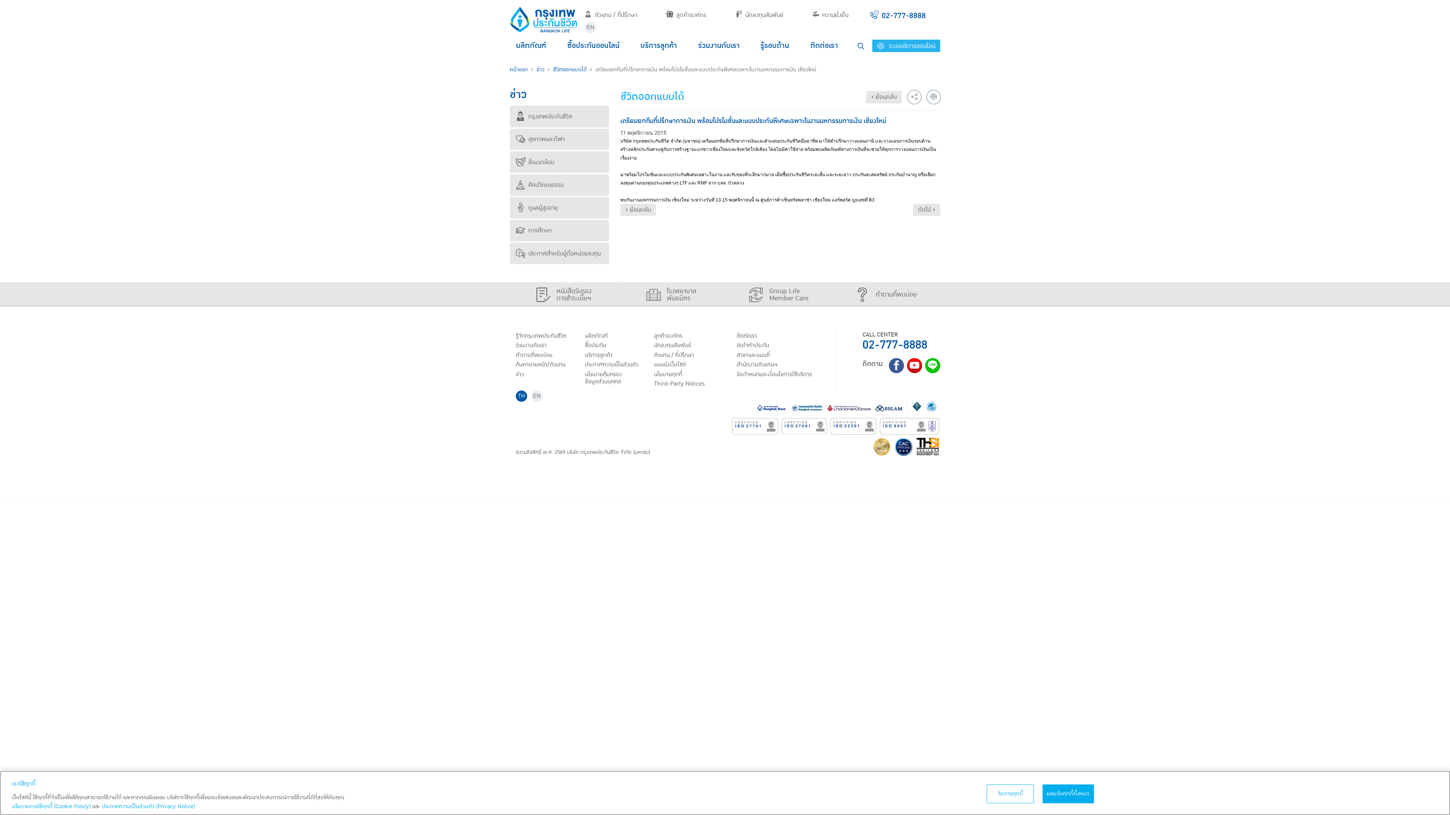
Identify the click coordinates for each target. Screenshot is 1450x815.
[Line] (932, 365)
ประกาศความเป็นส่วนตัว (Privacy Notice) (148, 806)
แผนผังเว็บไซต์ (670, 364)
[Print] (933, 97)
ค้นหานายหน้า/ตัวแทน (541, 364)
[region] (725, 793)
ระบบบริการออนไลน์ (911, 46)
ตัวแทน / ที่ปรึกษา (616, 15)
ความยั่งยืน (835, 15)
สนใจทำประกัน (753, 345)
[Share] (914, 97)
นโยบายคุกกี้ (668, 374)
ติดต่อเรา (824, 46)
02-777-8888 (894, 345)
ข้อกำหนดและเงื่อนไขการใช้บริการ (774, 374)
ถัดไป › (926, 210)
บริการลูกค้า (658, 46)
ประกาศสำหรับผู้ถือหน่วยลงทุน (564, 253)
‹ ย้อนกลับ (884, 97)
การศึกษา (540, 230)
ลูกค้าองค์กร (691, 15)
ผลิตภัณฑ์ (531, 46)
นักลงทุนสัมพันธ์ (764, 15)
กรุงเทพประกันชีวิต (550, 116)
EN (590, 27)
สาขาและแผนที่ (753, 355)
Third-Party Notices (679, 383)
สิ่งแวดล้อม (541, 162)
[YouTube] (914, 365)
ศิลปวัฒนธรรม (546, 185)
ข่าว (541, 69)
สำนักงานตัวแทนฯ (757, 364)
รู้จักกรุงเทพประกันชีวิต (541, 335)
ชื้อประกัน (595, 345)
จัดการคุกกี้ (1010, 793)
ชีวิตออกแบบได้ (570, 69)
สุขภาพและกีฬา (546, 139)
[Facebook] (896, 365)
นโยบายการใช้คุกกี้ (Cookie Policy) (51, 806)
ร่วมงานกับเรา (719, 46)
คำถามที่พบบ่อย (534, 355)
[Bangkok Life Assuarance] (544, 19)
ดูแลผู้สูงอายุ (543, 208)
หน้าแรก (519, 69)
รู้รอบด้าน (774, 46)
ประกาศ (612, 364)
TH (521, 396)
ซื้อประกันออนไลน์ (593, 46)
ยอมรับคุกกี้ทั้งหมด (1068, 793)
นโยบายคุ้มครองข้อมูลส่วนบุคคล (603, 378)
